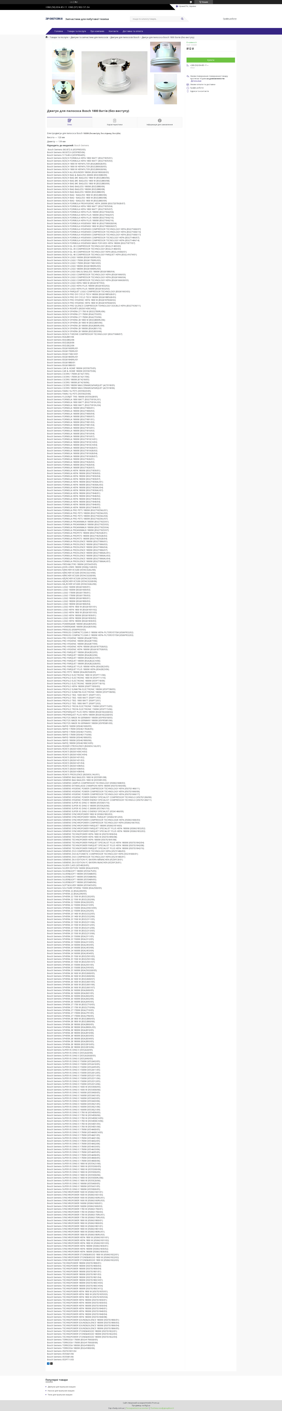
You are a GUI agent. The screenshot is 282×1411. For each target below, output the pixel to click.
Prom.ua (155, 1403)
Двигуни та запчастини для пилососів (89, 37)
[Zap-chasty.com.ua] (54, 18)
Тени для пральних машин (60, 1394)
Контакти (113, 31)
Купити (210, 60)
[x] (51, 1364)
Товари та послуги (76, 31)
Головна (58, 31)
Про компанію (97, 31)
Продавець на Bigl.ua (141, 1405)
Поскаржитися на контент (137, 1408)
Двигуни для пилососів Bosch (124, 37)
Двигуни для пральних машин (62, 1386)
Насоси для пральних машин (61, 1390)
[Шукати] (182, 19)
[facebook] (48, 1364)
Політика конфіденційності (162, 1408)
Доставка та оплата (133, 31)
